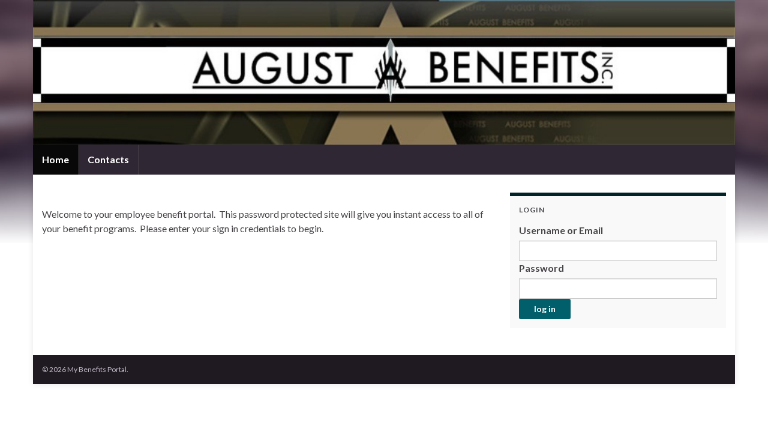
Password (541, 268)
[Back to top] (741, 405)
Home (55, 159)
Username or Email (561, 230)
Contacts (108, 159)
